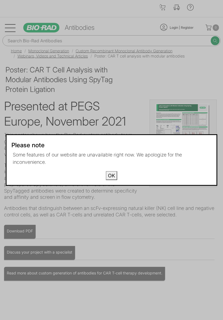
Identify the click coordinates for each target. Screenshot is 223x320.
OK (111, 175)
